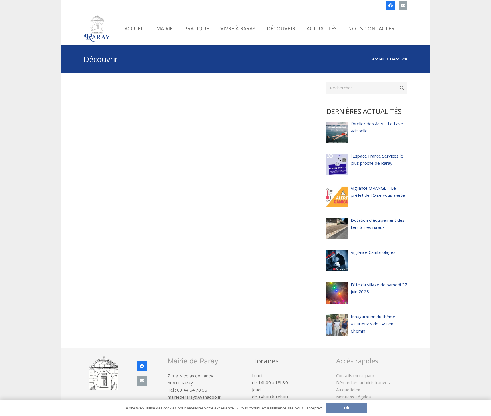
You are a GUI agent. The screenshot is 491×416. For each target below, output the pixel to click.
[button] (177, 28)
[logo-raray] (97, 28)
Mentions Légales (353, 397)
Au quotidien (348, 389)
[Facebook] (390, 5)
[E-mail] (403, 5)
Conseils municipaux (355, 375)
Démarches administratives (363, 382)
